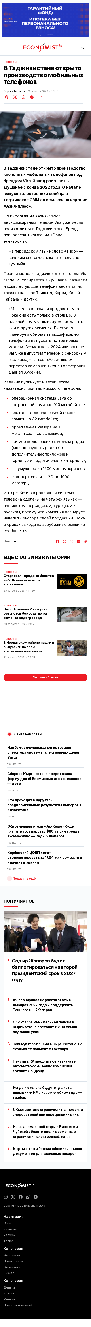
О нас (8, 1223)
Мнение (9, 1299)
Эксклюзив (12, 1255)
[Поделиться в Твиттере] (14, 97)
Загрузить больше (45, 677)
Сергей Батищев (15, 91)
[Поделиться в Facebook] (7, 97)
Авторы (9, 1235)
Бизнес (9, 1273)
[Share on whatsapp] (23, 97)
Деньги (9, 1287)
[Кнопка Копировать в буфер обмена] (38, 97)
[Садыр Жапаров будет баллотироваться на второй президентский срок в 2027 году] (45, 931)
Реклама (10, 1229)
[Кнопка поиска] (82, 47)
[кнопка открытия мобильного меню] (6, 47)
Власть (9, 1293)
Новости (10, 62)
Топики (9, 1241)
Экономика (12, 1267)
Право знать (13, 1261)
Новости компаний (18, 1305)
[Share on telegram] (31, 97)
